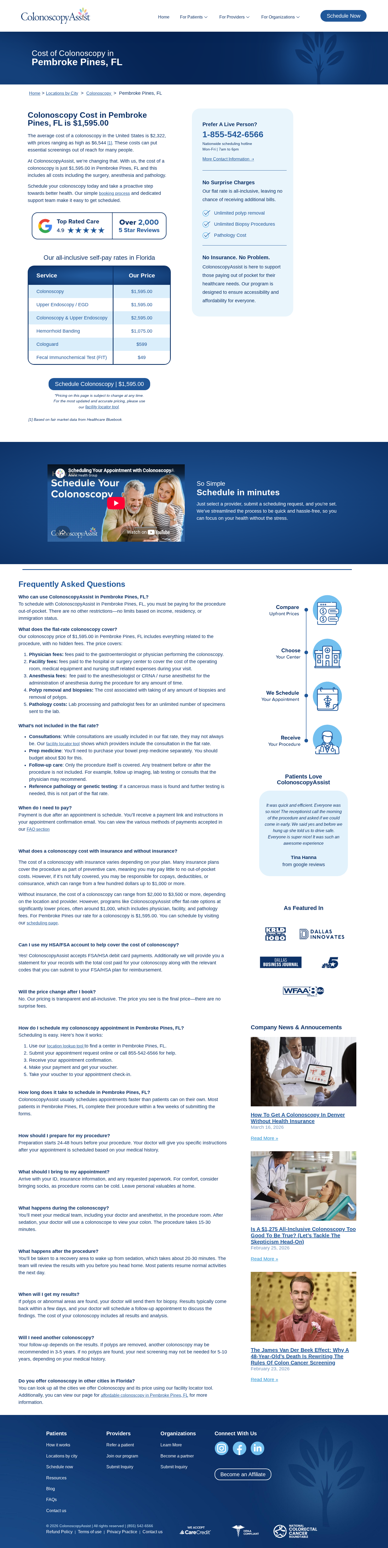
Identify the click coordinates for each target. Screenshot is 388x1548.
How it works (58, 1445)
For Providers (232, 17)
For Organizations (278, 17)
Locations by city (61, 1456)
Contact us (56, 1510)
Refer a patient (120, 1445)
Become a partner (177, 1456)
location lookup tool (65, 1046)
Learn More (171, 1445)
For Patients (191, 17)
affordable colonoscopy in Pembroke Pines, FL (144, 1395)
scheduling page (42, 923)
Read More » (264, 1138)
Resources (56, 1478)
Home (163, 17)
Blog (50, 1488)
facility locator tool (102, 407)
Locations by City (62, 93)
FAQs (51, 1499)
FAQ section (38, 829)
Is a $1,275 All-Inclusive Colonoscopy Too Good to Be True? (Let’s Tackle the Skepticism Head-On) (303, 1235)
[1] (109, 143)
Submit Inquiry (119, 1467)
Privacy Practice (122, 1532)
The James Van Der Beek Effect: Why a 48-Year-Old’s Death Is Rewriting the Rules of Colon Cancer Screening (300, 1356)
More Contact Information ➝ (228, 159)
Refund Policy (59, 1532)
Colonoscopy (99, 93)
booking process (114, 193)
